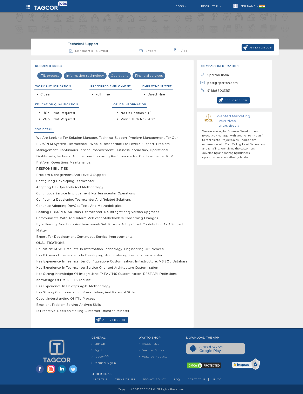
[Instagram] (51, 373)
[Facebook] (40, 373)
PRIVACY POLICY (152, 379)
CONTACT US (194, 379)
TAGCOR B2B (150, 343)
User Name (247, 6)
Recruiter (210, 6)
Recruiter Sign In (104, 363)
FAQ (174, 379)
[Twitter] (73, 373)
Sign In (98, 350)
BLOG (214, 379)
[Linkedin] (62, 373)
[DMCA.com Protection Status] (204, 365)
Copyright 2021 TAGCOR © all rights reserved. (151, 389)
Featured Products (153, 356)
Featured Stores (152, 350)
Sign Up (99, 343)
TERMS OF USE (122, 379)
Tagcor (101, 356)
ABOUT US (99, 379)
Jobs (180, 6)
